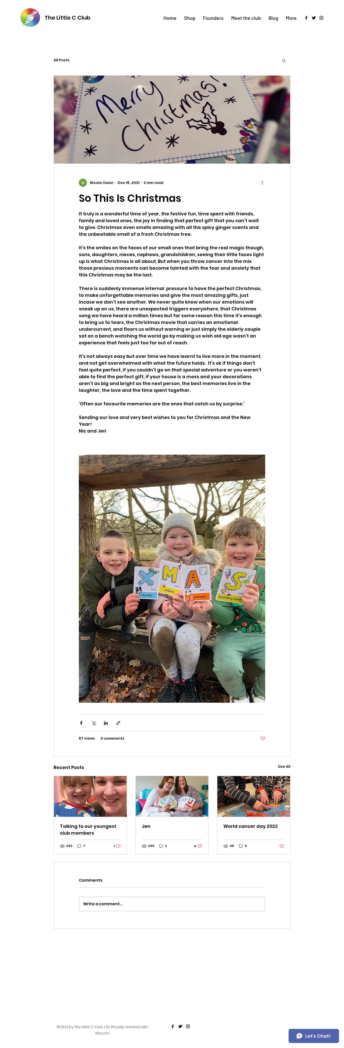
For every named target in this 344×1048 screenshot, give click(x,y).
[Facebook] (306, 17)
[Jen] (172, 796)
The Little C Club (67, 18)
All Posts (62, 60)
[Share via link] (118, 723)
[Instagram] (321, 17)
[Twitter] (313, 17)
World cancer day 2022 (250, 826)
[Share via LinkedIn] (106, 723)
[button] (284, 60)
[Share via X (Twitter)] (93, 723)
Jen (146, 826)
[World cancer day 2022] (253, 796)
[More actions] (262, 183)
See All (284, 766)
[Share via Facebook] (81, 723)
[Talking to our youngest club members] (90, 796)
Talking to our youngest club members (88, 829)
